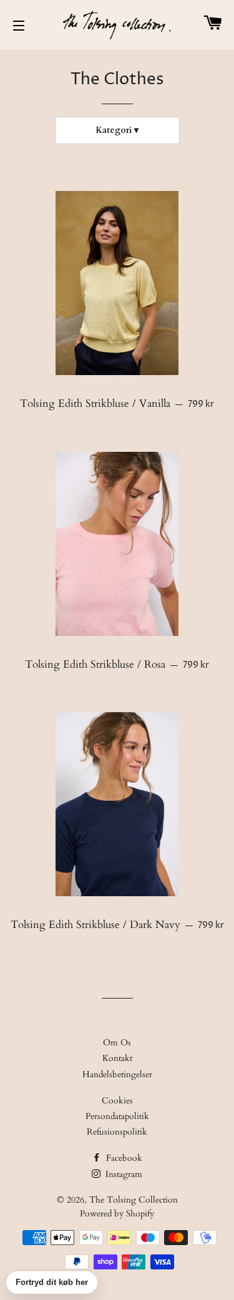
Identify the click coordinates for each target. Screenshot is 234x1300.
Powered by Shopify (117, 1213)
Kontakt (117, 1058)
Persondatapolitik (117, 1116)
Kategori (113, 130)
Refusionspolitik (117, 1132)
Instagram (122, 1174)
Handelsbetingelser (117, 1074)
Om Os (117, 1042)
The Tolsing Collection (133, 1200)
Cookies (117, 1101)
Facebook (123, 1158)
